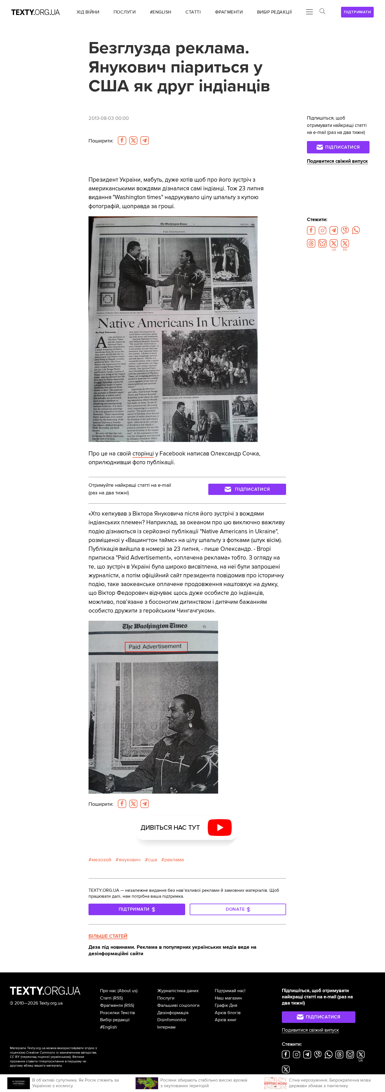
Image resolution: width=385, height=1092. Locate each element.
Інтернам (166, 1027)
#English (108, 1027)
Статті (106, 998)
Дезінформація (173, 1013)
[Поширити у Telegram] (144, 140)
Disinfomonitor (171, 1020)
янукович (130, 860)
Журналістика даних (178, 991)
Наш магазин (228, 998)
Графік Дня (226, 1005)
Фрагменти (111, 1005)
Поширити (100, 141)
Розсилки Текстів (117, 1013)
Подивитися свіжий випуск (337, 161)
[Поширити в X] (133, 140)
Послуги (165, 998)
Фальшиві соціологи (178, 1005)
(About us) (128, 991)
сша (152, 860)
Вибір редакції (115, 1020)
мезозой (101, 860)
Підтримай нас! (230, 991)
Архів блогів (228, 1013)
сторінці (143, 453)
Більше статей (107, 936)
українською (60, 1057)
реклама (174, 860)
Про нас (108, 991)
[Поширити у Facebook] (122, 140)
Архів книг (226, 1020)
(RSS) (118, 998)
